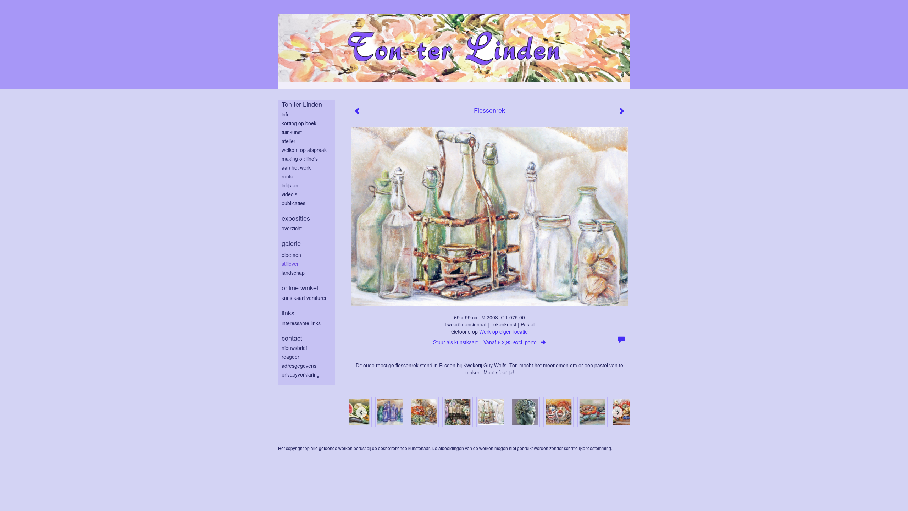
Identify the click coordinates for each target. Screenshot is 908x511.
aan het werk (296, 167)
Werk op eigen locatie (503, 331)
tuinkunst (292, 132)
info (286, 114)
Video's (289, 194)
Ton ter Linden (302, 104)
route (287, 176)
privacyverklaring (301, 374)
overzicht (292, 228)
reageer (290, 356)
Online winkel (300, 287)
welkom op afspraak (304, 149)
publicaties (293, 203)
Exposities (296, 218)
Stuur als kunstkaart (485, 342)
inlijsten (290, 185)
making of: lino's (300, 158)
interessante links (301, 322)
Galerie (291, 243)
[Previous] (361, 412)
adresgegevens (299, 365)
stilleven (291, 263)
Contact (292, 338)
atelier (288, 140)
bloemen (291, 254)
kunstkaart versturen (305, 297)
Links (288, 312)
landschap (293, 272)
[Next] (617, 412)
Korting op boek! (300, 123)
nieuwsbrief (294, 347)
